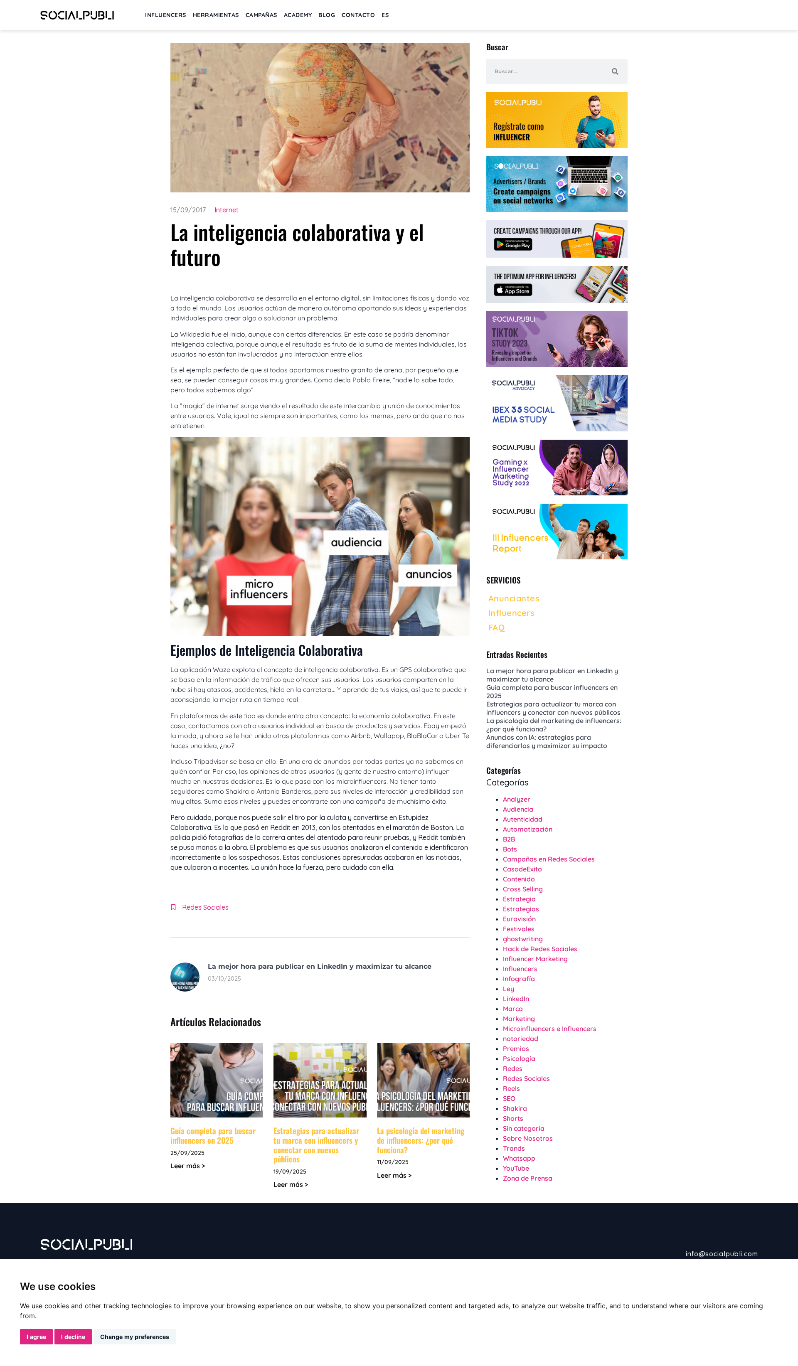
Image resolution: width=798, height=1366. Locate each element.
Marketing (519, 1018)
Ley (508, 989)
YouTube (516, 1168)
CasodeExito (522, 869)
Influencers (520, 969)
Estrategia (519, 899)
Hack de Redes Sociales (540, 949)
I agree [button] (36, 1336)
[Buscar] (615, 71)
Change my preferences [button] (134, 1336)
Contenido (519, 879)
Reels (511, 1088)
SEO (509, 1098)
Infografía (519, 979)
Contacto (358, 15)
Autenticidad (522, 819)
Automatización (527, 829)
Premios (516, 1048)
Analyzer (516, 799)
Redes (512, 1068)
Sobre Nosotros (528, 1138)
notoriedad (520, 1038)
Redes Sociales (205, 907)
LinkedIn (516, 998)
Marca (513, 1008)
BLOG (326, 15)
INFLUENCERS (165, 15)
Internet (226, 210)
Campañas (261, 15)
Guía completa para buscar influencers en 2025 (213, 1135)
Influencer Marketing (535, 959)
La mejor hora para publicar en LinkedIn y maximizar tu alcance (319, 966)
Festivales (518, 929)
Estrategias (521, 909)
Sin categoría (523, 1128)
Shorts (513, 1118)
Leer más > (187, 1166)
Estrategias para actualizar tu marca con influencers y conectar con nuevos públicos (316, 1144)
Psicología (519, 1058)
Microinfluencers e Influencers (549, 1028)
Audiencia (518, 809)
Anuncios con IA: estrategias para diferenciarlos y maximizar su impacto (546, 741)
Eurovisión (519, 919)
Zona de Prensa (527, 1178)
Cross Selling (523, 889)
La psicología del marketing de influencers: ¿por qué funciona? (420, 1140)
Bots (510, 849)
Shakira (515, 1108)
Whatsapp (519, 1158)
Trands (514, 1148)
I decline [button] (73, 1336)
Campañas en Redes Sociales (549, 859)
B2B (509, 839)
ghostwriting (523, 939)
